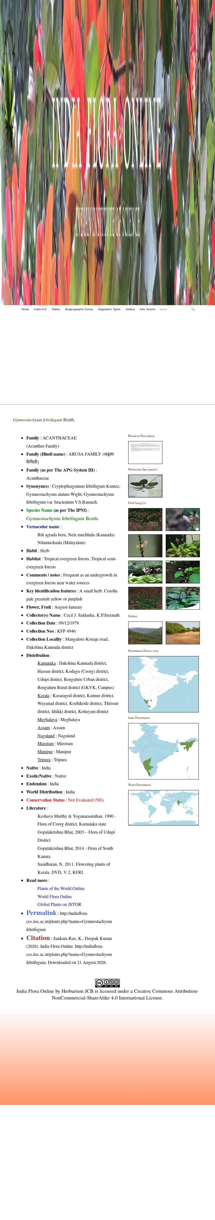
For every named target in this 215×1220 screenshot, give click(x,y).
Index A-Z (40, 309)
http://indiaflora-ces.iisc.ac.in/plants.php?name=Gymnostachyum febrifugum (69, 921)
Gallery (130, 309)
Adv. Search (147, 309)
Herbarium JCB (78, 990)
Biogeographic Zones (79, 309)
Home (25, 309)
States (56, 309)
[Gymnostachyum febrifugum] (145, 462)
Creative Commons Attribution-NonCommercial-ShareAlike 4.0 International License (125, 994)
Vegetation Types (109, 309)
